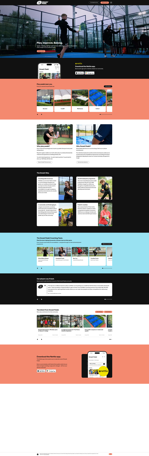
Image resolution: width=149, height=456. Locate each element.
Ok (110, 454)
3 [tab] (105, 268)
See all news (108, 311)
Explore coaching (43, 197)
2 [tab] (101, 114)
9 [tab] (110, 114)
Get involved (42, 223)
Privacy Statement (46, 454)
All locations (108, 86)
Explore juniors (82, 197)
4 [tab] (106, 268)
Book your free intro (83, 223)
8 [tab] (111, 268)
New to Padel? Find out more (44, 162)
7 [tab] (110, 268)
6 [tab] (106, 114)
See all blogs (99, 311)
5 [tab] (105, 114)
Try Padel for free (94, 2)
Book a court (105, 2)
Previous (37, 114)
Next (42, 114)
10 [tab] (111, 114)
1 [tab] (100, 114)
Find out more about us (83, 162)
